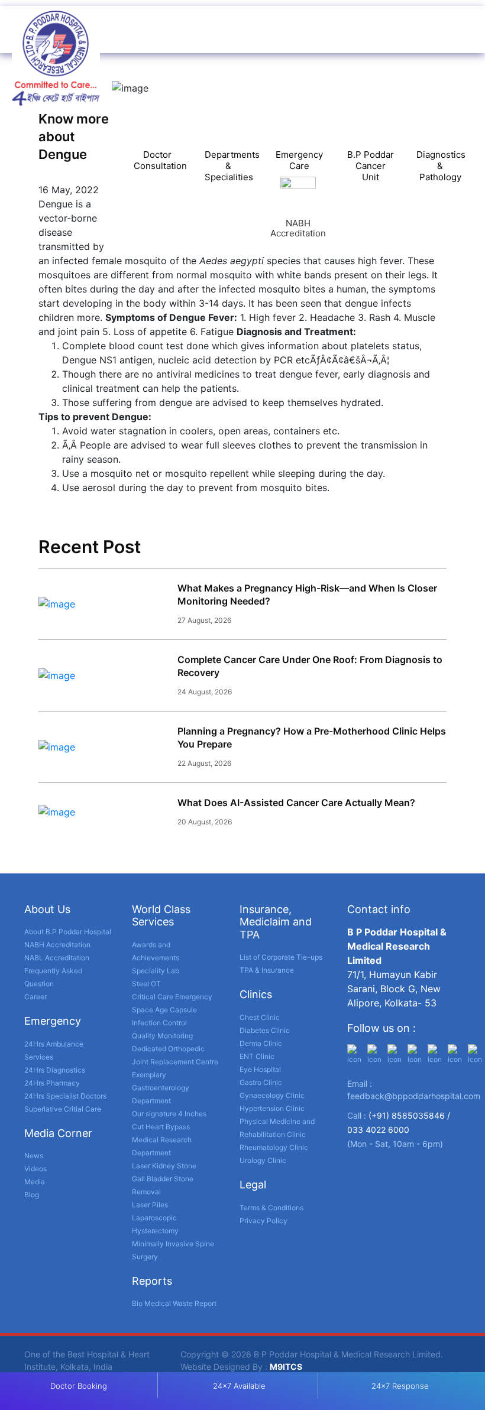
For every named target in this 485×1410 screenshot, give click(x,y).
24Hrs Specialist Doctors (65, 1095)
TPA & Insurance (267, 970)
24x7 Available (239, 1385)
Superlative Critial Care (62, 1108)
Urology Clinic (263, 1160)
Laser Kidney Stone (164, 1165)
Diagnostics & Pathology (440, 166)
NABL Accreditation (56, 957)
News (33, 1155)
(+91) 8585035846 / (409, 1115)
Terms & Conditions (271, 1207)
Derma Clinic (261, 1043)
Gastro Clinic (261, 1082)
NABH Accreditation (57, 944)
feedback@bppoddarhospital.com (413, 1096)
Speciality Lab (155, 970)
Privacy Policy (263, 1220)
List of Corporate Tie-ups (281, 957)
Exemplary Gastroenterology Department (160, 1087)
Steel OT (146, 983)
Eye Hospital (260, 1069)
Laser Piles (150, 1204)
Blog (31, 1194)
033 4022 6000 (378, 1130)
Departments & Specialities (232, 166)
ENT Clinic (257, 1056)
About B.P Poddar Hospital (67, 931)
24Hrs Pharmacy (52, 1082)
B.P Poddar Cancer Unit (370, 166)
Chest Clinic (260, 1017)
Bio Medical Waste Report (174, 1303)
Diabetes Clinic (265, 1030)
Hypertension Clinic (272, 1108)
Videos (35, 1168)
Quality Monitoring (162, 1035)
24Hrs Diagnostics (54, 1069)
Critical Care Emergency (172, 996)
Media (34, 1181)
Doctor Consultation (160, 160)
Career (35, 996)
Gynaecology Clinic (272, 1095)
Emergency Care (299, 160)
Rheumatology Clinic (274, 1147)
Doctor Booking (78, 1385)
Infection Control (159, 1022)
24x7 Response (400, 1385)
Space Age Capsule (164, 1009)
